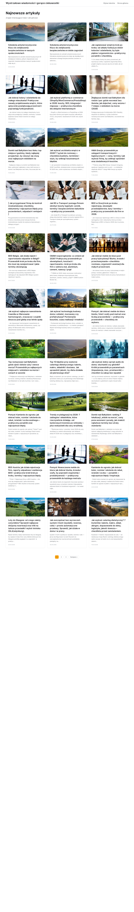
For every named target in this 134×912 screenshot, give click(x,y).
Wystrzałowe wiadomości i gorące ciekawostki (32, 3)
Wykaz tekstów (109, 3)
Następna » (73, 557)
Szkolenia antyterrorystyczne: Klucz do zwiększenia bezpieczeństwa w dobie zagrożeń (66, 48)
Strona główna (122, 3)
